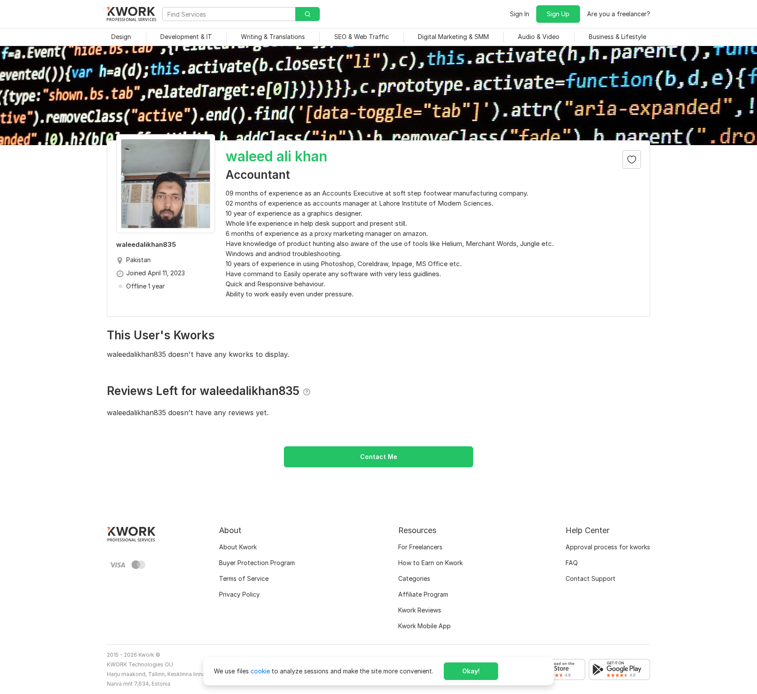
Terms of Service (244, 578)
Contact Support (591, 578)
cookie (260, 671)
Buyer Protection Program (257, 562)
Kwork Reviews (419, 610)
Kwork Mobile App (424, 626)
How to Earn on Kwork (430, 562)
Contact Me (378, 456)
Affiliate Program (423, 594)
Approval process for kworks (608, 547)
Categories (414, 578)
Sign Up (558, 14)
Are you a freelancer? (618, 14)
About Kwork (238, 547)
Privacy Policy (239, 594)
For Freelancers (420, 547)
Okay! (471, 671)
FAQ (572, 562)
